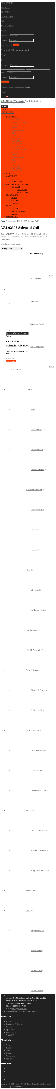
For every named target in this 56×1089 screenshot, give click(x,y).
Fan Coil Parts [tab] (16, 141)
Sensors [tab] (14, 128)
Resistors (34, 550)
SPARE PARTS (12, 195)
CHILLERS (15, 187)
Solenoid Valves (37, 991)
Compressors (34, 301)
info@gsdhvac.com (19, 1009)
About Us (14, 179)
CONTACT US (12, 217)
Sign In (4, 26)
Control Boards (36, 430)
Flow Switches (36, 770)
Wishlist (14, 198)
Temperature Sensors (38, 871)
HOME (9, 173)
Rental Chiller (11, 1032)
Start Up (14, 209)
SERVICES (10, 206)
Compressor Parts (36, 324)
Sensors (28, 810)
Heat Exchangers (32, 630)
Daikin (8, 1053)
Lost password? (6, 45)
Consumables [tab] (16, 138)
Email (3, 73)
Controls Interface (37, 470)
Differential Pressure (38, 750)
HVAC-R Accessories (33, 650)
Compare (14, 200)
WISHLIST (5, 8)
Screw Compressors (37, 347)
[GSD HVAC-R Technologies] (21, 101)
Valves (8, 336)
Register (10, 26)
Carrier (8, 1048)
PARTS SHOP (11, 117)
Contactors (35, 530)
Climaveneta (10, 1056)
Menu (4, 109)
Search (4, 107)
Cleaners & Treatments (39, 690)
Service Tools (31, 891)
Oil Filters (35, 590)
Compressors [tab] (16, 120)
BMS (33, 410)
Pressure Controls (32, 730)
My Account (15, 203)
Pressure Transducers (38, 850)
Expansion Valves (37, 931)
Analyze (14, 214)
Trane (8, 1045)
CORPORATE (11, 176)
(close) (3, 55)
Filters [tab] (13, 136)
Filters (28, 570)
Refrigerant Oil (36, 710)
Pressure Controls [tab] (17, 130)
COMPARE (5, 12)
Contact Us (10, 1035)
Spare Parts (10, 1030)
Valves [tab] (13, 133)
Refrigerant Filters (38, 610)
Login (27, 87)
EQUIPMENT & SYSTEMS (17, 184)
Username (5, 36)
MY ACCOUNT (7, 3)
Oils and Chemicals (33, 670)
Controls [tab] (14, 125)
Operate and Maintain (19, 211)
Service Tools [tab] (16, 144)
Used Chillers (22, 190)
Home (3, 221)
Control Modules (37, 450)
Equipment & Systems (14, 1024)
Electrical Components (34, 490)
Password (5, 40)
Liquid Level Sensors (39, 830)
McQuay (9, 1059)
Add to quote (11, 361)
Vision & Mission (17, 182)
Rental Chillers (22, 192)
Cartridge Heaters (37, 510)
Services (9, 1027)
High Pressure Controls (39, 790)
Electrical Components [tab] (19, 122)
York (8, 1050)
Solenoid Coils (36, 971)
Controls (29, 390)
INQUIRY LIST (7, 17)
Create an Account (20, 50)
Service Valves (36, 951)
